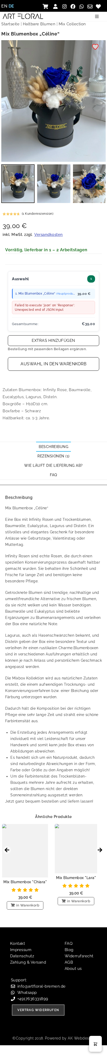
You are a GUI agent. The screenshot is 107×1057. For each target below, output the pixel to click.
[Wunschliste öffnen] (99, 6)
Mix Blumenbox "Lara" (76, 878)
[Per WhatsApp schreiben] (82, 6)
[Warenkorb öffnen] (47, 6)
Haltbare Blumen (39, 24)
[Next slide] (100, 850)
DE (11, 6)
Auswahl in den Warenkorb (53, 363)
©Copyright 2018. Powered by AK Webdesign (53, 1038)
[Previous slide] (7, 850)
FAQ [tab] (53, 475)
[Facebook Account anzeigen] (73, 6)
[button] (97, 16)
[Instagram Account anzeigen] (65, 6)
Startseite (10, 24)
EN (4, 6)
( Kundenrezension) (38, 214)
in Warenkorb (27, 905)
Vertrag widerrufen (38, 1010)
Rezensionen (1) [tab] (53, 456)
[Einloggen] (56, 6)
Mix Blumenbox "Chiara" (25, 882)
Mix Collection (72, 24)
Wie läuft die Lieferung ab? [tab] (53, 465)
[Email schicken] (90, 6)
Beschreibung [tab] (53, 447)
